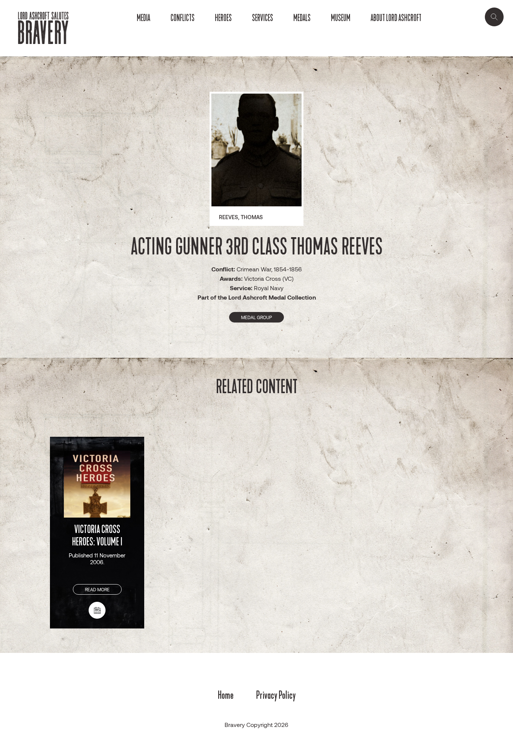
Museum (340, 18)
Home (226, 695)
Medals (302, 18)
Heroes (223, 18)
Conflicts (182, 18)
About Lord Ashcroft (396, 18)
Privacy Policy (276, 695)
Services (262, 18)
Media (143, 18)
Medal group (256, 317)
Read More (97, 589)
